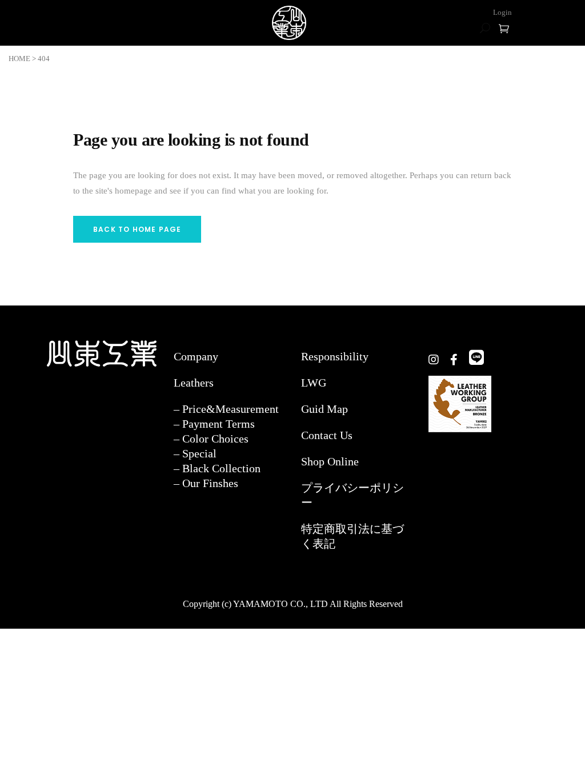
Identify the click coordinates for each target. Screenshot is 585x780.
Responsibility (334, 356)
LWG (313, 382)
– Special (195, 453)
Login (502, 12)
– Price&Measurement (226, 409)
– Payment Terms (214, 423)
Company (196, 356)
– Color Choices (211, 438)
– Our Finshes (206, 483)
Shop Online (330, 461)
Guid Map (324, 409)
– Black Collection (217, 468)
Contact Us (326, 435)
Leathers (194, 382)
